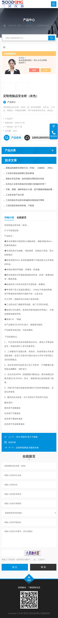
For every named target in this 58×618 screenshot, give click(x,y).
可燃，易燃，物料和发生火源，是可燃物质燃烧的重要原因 (30, 189)
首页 (19, 25)
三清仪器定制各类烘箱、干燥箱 (20, 205)
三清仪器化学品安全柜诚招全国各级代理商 (25, 200)
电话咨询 (53, 136)
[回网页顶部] (53, 126)
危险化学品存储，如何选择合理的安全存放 (25, 178)
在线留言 (21, 217)
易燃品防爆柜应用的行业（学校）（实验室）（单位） (30, 168)
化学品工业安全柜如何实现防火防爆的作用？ (26, 184)
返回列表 (12, 442)
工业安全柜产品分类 (15, 195)
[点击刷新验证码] (33, 553)
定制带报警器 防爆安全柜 (27, 447)
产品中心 (29, 25)
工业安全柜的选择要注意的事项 (20, 173)
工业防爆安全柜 (42, 25)
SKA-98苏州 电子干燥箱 (26, 437)
